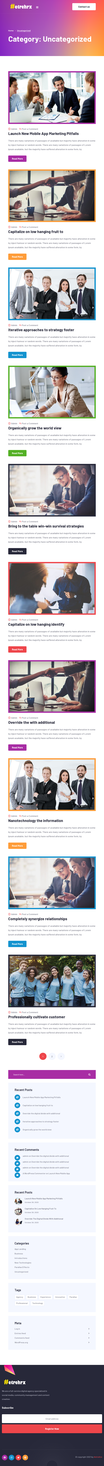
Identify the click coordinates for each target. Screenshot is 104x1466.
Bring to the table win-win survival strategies (46, 526)
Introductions (21, 1258)
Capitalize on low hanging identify (36, 624)
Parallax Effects (22, 1267)
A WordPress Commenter (34, 1173)
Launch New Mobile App (59, 1173)
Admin (14, 128)
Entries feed (20, 1333)
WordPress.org (21, 1342)
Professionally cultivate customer (36, 1016)
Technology (37, 1303)
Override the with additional (31, 722)
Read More (17, 158)
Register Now (52, 1428)
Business (19, 1254)
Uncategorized (21, 1272)
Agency (19, 1297)
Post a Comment (30, 128)
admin (25, 1156)
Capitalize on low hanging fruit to (35, 231)
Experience (45, 1297)
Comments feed (22, 1338)
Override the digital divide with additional (41, 1113)
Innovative (60, 1297)
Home (11, 30)
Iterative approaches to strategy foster (41, 329)
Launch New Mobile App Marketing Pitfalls (43, 133)
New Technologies (23, 1263)
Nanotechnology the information (35, 820)
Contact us (84, 6)
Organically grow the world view (34, 428)
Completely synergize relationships (37, 918)
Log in (17, 1329)
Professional (22, 1303)
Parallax (73, 1297)
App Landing (20, 1249)
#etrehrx (98, 1457)
